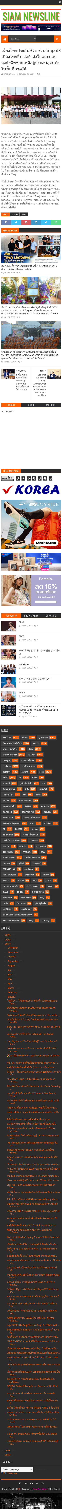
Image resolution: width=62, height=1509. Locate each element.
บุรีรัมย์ (21, 863)
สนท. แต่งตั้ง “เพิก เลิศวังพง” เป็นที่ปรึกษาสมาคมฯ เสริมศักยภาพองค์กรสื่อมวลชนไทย (29, 267)
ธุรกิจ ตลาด (43, 738)
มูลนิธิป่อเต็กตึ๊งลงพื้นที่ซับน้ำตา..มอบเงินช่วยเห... (31, 1067)
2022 (8, 1455)
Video (46, 875)
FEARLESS (24, 664)
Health (22, 846)
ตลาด (38, 795)
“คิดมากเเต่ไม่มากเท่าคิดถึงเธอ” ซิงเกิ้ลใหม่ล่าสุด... (32, 1107)
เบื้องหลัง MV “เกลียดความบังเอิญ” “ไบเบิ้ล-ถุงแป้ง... (32, 1348)
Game (5, 892)
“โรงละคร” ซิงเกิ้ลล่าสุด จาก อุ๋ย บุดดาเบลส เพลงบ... (33, 1164)
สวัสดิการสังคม (9, 858)
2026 (8, 935)
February (12, 992)
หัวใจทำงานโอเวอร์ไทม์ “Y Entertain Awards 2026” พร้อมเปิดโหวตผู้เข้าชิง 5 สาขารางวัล (39, 709)
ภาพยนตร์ (37, 863)
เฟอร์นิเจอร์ (7, 909)
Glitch (21, 622)
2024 (8, 944)
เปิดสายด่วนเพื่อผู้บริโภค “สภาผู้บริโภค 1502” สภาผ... (34, 1180)
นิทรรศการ (21, 903)
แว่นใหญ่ (45, 921)
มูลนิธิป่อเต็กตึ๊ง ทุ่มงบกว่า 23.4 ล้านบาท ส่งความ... (32, 1225)
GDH (32, 823)
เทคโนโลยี (43, 789)
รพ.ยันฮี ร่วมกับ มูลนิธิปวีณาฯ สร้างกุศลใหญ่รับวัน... (33, 1176)
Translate (12, 1473)
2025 (8, 939)
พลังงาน (6, 881)
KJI (18, 1489)
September (13, 961)
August (12, 965)
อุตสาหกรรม (8, 852)
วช (20, 778)
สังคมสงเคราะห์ (9, 789)
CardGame (26, 909)
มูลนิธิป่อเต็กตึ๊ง (26, 783)
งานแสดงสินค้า (9, 806)
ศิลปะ (43, 852)
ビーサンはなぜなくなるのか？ (35, 678)
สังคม (24, 214)
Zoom (48, 881)
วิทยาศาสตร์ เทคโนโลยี (12, 743)
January (12, 996)
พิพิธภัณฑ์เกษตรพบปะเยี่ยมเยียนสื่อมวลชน (28, 1119)
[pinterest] (37, 1483)
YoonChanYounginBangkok (17, 915)
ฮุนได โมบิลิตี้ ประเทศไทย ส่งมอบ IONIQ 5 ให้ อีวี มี (33, 1407)
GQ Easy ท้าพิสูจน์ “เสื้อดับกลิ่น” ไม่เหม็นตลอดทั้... (31, 1124)
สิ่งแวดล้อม (7, 812)
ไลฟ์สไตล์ (7, 738)
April (10, 983)
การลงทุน (27, 852)
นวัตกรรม (34, 841)
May (10, 979)
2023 (8, 1450)
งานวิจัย (6, 800)
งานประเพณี (8, 835)
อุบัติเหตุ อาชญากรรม (11, 823)
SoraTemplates (40, 1489)
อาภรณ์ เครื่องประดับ (31, 818)
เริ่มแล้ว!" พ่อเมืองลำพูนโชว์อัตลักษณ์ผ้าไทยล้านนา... (33, 1353)
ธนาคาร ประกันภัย (10, 886)
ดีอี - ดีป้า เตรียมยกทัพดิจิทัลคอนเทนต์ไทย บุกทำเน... (33, 1199)
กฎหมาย (6, 863)
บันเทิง (24, 738)
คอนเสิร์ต (45, 806)
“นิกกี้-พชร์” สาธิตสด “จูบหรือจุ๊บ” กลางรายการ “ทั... (33, 1337)
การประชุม (28, 869)
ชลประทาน (7, 898)
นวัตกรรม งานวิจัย (10, 749)
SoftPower (38, 892)
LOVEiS (18, 829)
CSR (43, 783)
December (13, 947)
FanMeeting (9, 869)
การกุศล (15, 214)
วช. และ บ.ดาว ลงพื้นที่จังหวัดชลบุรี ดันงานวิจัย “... (33, 1062)
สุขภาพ (35, 829)
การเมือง (47, 823)
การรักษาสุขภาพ (28, 766)
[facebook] (59, 2)
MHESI (20, 892)
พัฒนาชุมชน (26, 898)
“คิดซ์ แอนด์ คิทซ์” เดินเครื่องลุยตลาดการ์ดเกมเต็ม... (33, 1015)
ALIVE (22, 692)
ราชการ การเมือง (10, 755)
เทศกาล (6, 846)
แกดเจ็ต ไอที (8, 795)
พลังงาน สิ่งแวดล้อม (30, 835)
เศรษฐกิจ (6, 760)
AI (4, 829)
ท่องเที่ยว (31, 755)
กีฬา (27, 789)
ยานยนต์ (6, 783)
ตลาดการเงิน (8, 818)
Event (28, 806)
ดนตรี (5, 778)
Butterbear (33, 886)
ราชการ (36, 743)
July (10, 970)
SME (35, 881)
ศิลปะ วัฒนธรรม (9, 875)
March (11, 988)
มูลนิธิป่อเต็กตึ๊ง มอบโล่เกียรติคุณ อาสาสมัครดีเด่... (32, 1256)
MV (24, 795)
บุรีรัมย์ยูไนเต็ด (40, 903)
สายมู (42, 898)
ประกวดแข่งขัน (25, 800)
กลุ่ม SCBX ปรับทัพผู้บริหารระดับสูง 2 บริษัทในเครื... (33, 1325)
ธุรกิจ (41, 772)
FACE (21, 636)
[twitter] (25, 1483)
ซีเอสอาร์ (6, 772)
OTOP (50, 886)
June (10, 974)
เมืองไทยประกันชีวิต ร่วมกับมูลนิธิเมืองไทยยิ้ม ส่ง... (32, 1244)
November (13, 952)
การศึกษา (7, 766)
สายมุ (31, 921)
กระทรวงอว (41, 846)
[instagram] (42, 1483)
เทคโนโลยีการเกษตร (11, 841)
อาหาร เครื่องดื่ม (27, 760)
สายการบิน (29, 875)
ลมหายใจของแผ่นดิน (11, 921)
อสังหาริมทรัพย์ (28, 812)
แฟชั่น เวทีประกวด (32, 858)
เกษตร (34, 778)
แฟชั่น (5, 903)
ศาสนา (21, 881)
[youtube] (31, 1483)
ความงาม (47, 812)
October (12, 956)
